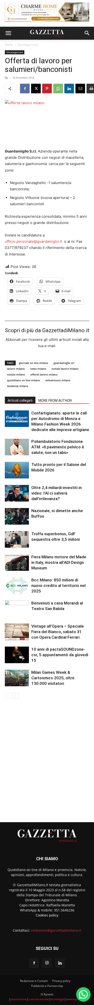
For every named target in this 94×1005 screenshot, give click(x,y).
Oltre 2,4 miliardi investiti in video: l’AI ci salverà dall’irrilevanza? (56, 493)
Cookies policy (47, 915)
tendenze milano (17, 386)
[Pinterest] (47, 88)
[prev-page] (8, 696)
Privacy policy (61, 981)
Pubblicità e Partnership (47, 986)
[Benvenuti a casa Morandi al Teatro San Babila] (17, 608)
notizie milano (16, 374)
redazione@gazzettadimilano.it (56, 930)
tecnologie (57, 999)
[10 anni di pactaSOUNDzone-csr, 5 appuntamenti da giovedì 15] (17, 655)
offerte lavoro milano (44, 374)
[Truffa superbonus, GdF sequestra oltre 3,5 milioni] (17, 539)
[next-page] (16, 696)
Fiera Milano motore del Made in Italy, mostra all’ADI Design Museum (58, 562)
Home (9, 45)
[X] (36, 88)
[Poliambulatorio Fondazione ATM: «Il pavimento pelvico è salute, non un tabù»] (17, 447)
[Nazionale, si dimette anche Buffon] (17, 516)
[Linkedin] (69, 88)
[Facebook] (25, 88)
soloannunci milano (57, 380)
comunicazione (38, 999)
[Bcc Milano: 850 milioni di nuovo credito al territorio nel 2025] (17, 585)
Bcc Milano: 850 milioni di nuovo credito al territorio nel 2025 (58, 585)
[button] (8, 33)
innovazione (19, 999)
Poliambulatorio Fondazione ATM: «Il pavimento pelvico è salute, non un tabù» (57, 447)
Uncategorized (27, 45)
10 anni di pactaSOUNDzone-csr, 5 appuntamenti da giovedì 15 (59, 655)
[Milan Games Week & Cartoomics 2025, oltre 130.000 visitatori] (17, 678)
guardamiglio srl (64, 363)
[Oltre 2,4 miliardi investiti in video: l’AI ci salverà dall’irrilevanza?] (17, 493)
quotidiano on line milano (23, 380)
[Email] (80, 88)
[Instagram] (47, 963)
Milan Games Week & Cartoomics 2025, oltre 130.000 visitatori (52, 678)
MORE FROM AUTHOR (55, 400)
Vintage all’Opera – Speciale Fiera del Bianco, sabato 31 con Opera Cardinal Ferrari (57, 632)
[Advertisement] (47, 758)
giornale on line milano (33, 363)
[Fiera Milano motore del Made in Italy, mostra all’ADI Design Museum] (17, 562)
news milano (38, 368)
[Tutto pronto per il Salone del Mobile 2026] (17, 470)
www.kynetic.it (75, 999)
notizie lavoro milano (65, 368)
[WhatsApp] (58, 88)
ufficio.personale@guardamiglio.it (33, 241)
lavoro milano (16, 368)
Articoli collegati (20, 400)
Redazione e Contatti (34, 981)
